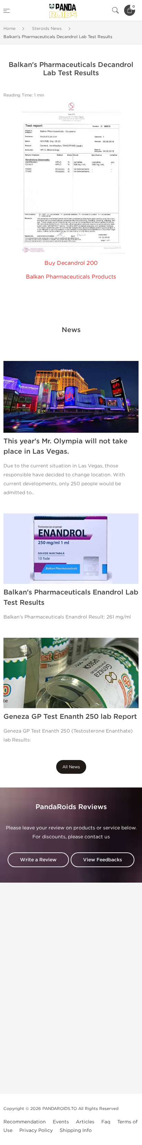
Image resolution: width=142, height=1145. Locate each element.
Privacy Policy (36, 1130)
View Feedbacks (102, 860)
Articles (85, 1122)
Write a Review (38, 860)
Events (61, 1122)
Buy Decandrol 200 (71, 263)
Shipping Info (76, 1130)
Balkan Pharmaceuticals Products (71, 276)
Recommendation (24, 1122)
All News (71, 766)
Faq (105, 1122)
